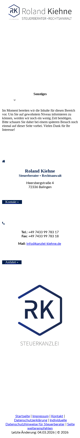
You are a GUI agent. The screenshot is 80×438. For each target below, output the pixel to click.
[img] (40, 10)
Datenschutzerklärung (30, 420)
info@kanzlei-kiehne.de (43, 243)
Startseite (22, 416)
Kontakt (57, 416)
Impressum (40, 416)
